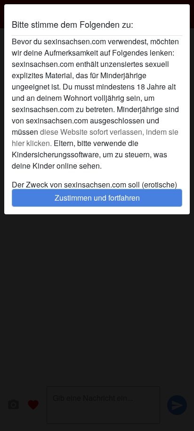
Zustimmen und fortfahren (97, 197)
